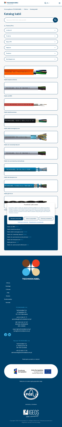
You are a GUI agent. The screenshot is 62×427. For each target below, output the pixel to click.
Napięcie (8, 47)
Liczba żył (9, 30)
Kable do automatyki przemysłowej (19, 237)
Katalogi (8, 286)
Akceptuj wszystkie (16, 218)
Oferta (26, 9)
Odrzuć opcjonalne (31, 218)
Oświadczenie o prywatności (36, 222)
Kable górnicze (13, 242)
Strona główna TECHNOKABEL (12, 9)
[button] (11, 3)
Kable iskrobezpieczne (15, 239)
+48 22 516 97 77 (21, 317)
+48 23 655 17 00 (21, 350)
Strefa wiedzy (8, 299)
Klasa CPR (9, 42)
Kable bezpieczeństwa (10, 79)
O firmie (8, 289)
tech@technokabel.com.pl (21, 331)
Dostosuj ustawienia (46, 218)
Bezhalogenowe (10, 59)
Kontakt (8, 302)
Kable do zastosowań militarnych (18, 245)
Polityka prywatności (23, 222)
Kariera (8, 296)
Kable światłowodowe (14, 229)
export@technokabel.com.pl (22, 329)
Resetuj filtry (10, 25)
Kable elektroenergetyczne (17, 232)
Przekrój (8, 36)
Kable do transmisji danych (17, 234)
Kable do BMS (13, 226)
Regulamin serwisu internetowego (31, 422)
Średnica (8, 53)
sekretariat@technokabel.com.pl (21, 352)
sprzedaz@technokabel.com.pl (21, 319)
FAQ (8, 292)
